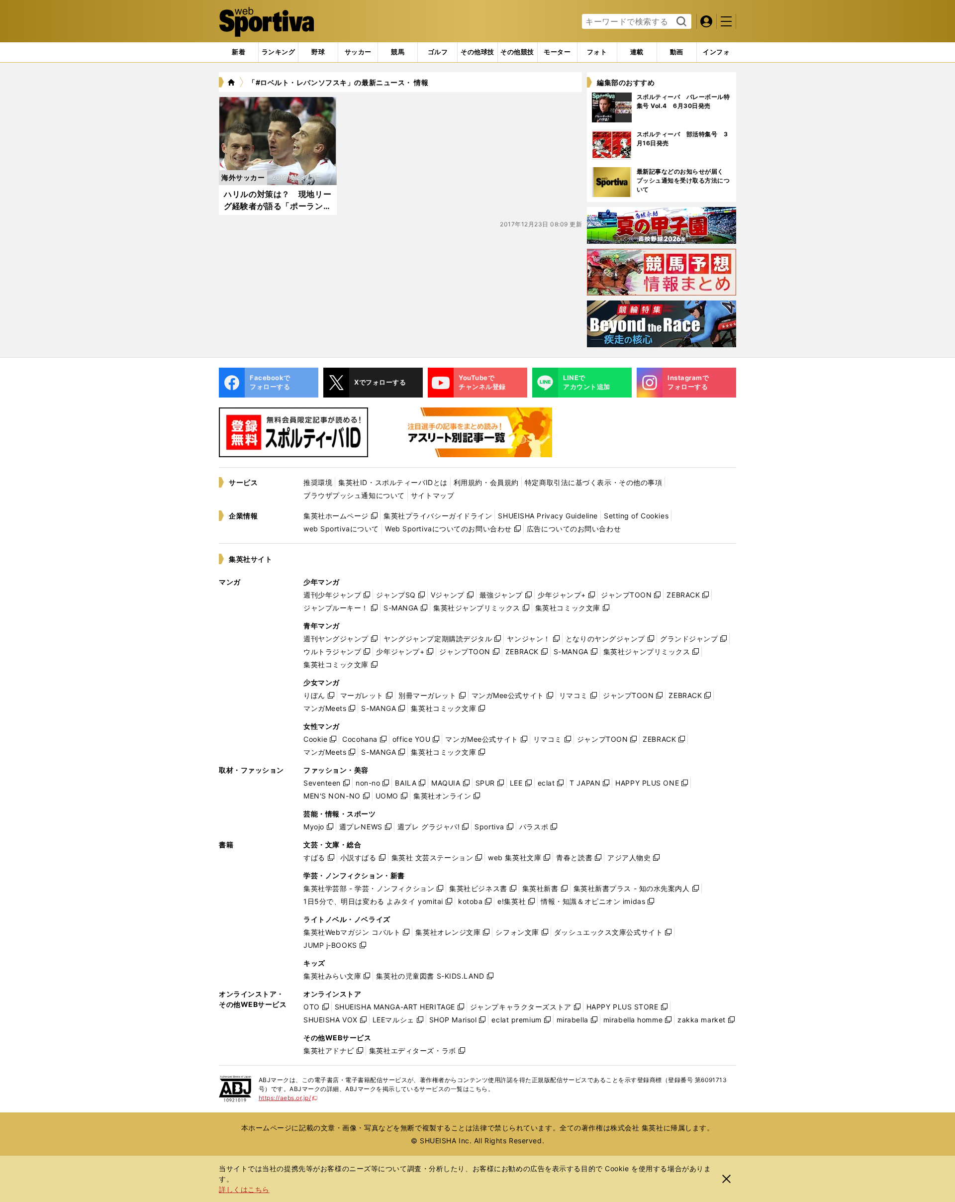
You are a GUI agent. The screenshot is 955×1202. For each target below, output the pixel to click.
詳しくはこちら (244, 1189)
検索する (680, 21)
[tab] (318, 52)
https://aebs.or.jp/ (288, 1098)
